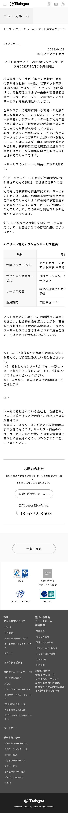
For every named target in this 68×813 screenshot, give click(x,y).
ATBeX (7, 683)
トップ (7, 29)
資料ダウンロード (45, 675)
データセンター (12, 737)
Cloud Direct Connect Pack (17, 689)
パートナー (9, 728)
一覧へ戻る (34, 548)
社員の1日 (41, 659)
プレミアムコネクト (14, 677)
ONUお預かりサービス (15, 703)
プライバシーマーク (20, 601)
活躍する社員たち (44, 642)
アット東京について (14, 621)
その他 (8, 782)
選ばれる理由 (42, 617)
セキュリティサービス (15, 771)
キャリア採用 (42, 636)
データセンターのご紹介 (16, 638)
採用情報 (40, 625)
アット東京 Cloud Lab (15, 709)
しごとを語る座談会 (45, 653)
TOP (6, 617)
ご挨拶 (8, 627)
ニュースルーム (25, 29)
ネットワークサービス (15, 760)
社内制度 (40, 664)
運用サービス (11, 754)
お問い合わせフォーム (32, 493)
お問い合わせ (42, 671)
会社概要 (9, 632)
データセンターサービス (16, 743)
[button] (5, 4)
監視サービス (11, 765)
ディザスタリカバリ (14, 777)
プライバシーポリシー (47, 678)
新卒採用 (40, 631)
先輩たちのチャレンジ (46, 648)
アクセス (9, 653)
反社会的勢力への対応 (47, 683)
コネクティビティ (13, 662)
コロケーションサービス (16, 748)
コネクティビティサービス (17, 672)
